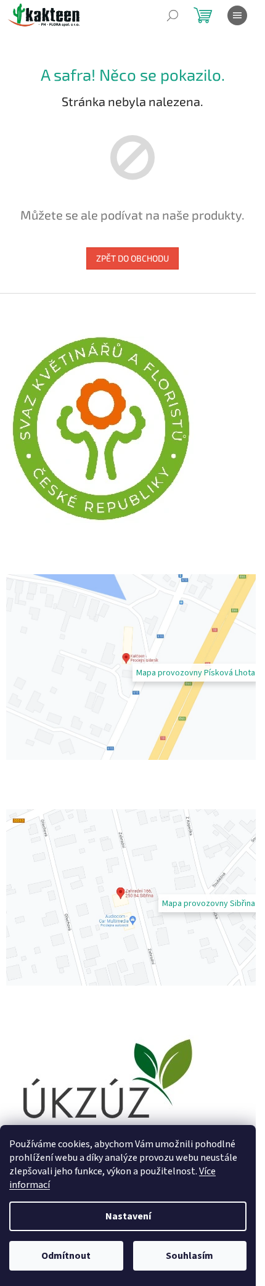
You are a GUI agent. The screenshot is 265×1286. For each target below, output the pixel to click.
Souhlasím (189, 1256)
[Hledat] (172, 15)
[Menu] (237, 15)
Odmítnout (66, 1256)
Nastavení (128, 1216)
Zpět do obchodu (132, 258)
